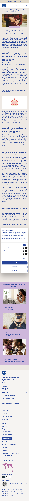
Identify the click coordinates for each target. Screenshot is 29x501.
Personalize (14, 266)
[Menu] (26, 6)
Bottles (5, 413)
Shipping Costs (7, 431)
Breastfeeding (7, 416)
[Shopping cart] (23, 5)
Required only (14, 270)
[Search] (13, 6)
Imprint (5, 447)
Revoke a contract (7, 438)
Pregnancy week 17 (9, 307)
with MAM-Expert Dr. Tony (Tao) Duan (14, 361)
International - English (7, 471)
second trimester (18, 141)
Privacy (5, 450)
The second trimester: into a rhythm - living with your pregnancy (14, 358)
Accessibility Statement (10, 453)
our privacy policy (12, 239)
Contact (5, 426)
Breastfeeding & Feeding (10, 404)
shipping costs (20, 491)
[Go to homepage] (4, 5)
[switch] (25, 248)
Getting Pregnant (8, 395)
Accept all (14, 262)
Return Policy (7, 434)
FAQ (3, 429)
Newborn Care (7, 401)
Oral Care (5, 419)
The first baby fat (9, 309)
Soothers (5, 411)
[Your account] (20, 6)
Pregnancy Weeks (8, 398)
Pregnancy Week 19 (10, 332)
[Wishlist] (17, 5)
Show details (22, 258)
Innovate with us (8, 456)
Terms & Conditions (9, 444)
